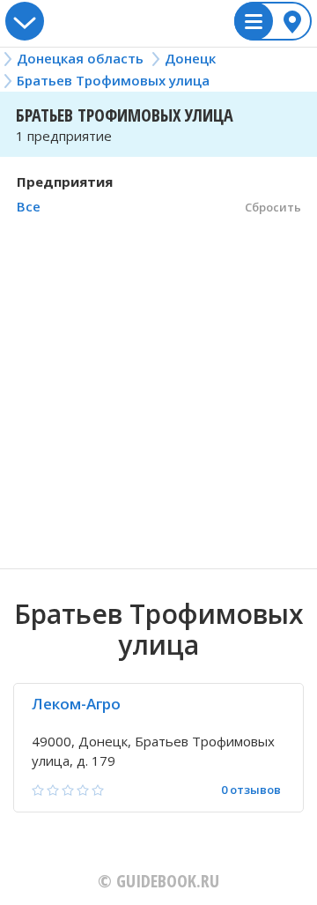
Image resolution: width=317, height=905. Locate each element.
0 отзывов (251, 790)
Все (29, 206)
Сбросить (273, 207)
